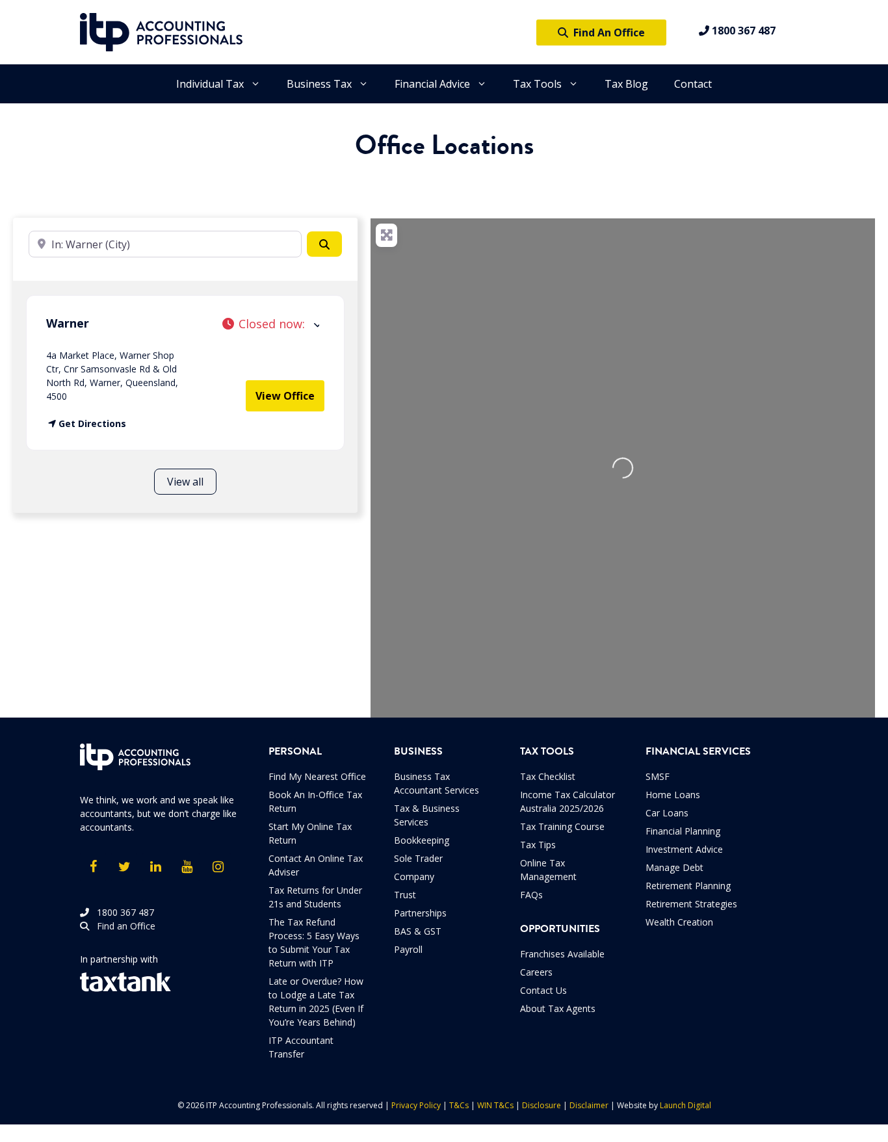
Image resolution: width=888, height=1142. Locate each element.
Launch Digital (685, 1105)
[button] (270, 324)
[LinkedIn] (155, 867)
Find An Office (606, 32)
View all (185, 481)
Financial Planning (683, 831)
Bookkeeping (421, 840)
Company (414, 876)
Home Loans (673, 794)
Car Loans (667, 813)
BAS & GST (417, 931)
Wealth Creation (679, 922)
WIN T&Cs (495, 1105)
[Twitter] (124, 867)
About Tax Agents (557, 1008)
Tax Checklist (547, 776)
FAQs (531, 895)
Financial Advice (432, 84)
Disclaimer (588, 1105)
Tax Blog (626, 84)
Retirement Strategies (691, 904)
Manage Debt (674, 867)
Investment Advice (684, 849)
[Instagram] (218, 867)
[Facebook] (93, 867)
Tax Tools (537, 84)
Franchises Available (562, 954)
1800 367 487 (742, 30)
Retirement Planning (688, 885)
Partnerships (420, 913)
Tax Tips (538, 844)
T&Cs (459, 1105)
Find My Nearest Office (317, 776)
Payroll (408, 949)
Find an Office (122, 926)
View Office (285, 396)
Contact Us (543, 990)
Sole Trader (418, 858)
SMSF (658, 776)
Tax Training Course (562, 826)
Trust (405, 895)
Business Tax (319, 84)
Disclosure (541, 1105)
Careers (536, 972)
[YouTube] (187, 867)
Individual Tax (210, 84)
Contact (693, 84)
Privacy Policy (416, 1105)
